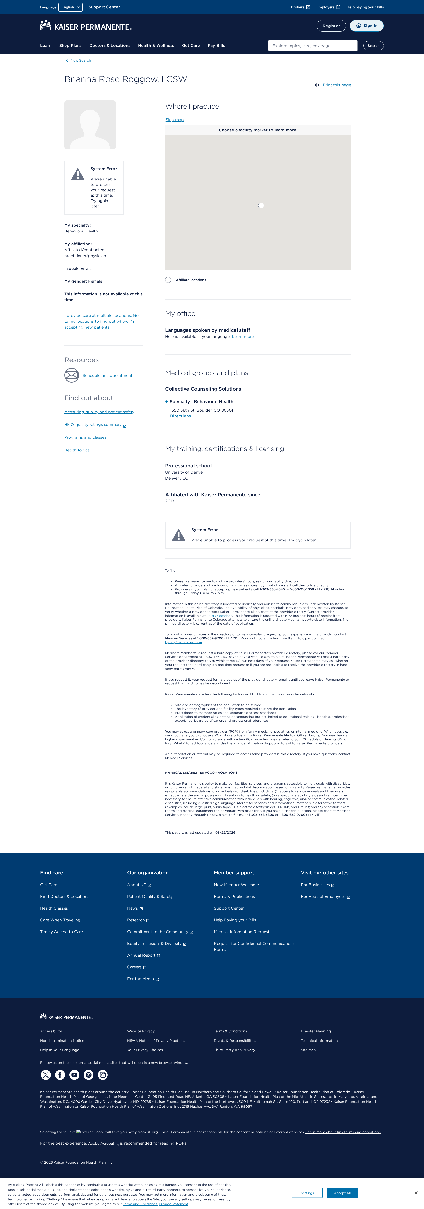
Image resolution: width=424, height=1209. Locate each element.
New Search (81, 60)
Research (136, 920)
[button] (261, 205)
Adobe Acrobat (101, 1143)
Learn (46, 45)
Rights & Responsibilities (235, 1040)
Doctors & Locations (109, 45)
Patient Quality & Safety (150, 896)
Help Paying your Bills (235, 920)
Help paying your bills (365, 7)
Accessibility (51, 1031)
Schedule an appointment (107, 375)
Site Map (308, 1050)
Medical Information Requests (242, 931)
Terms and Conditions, (140, 1204)
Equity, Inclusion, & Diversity (154, 943)
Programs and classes (85, 437)
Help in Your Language (59, 1050)
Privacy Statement (173, 1204)
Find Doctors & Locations (64, 896)
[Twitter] (45, 1075)
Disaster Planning (316, 1031)
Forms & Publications (234, 896)
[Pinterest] (88, 1075)
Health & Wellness (156, 45)
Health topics (77, 450)
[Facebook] (59, 1075)
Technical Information (319, 1040)
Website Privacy (141, 1031)
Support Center (104, 7)
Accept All (342, 1193)
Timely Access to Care (61, 931)
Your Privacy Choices (145, 1050)
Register (331, 26)
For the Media (140, 979)
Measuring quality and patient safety (99, 412)
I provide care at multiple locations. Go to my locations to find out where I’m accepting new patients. (101, 321)
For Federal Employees (323, 896)
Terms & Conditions (230, 1031)
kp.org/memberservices (183, 642)
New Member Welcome (236, 884)
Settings (307, 1193)
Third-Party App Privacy (234, 1050)
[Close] (416, 1192)
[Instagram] (102, 1075)
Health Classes (54, 908)
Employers (325, 7)
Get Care (191, 45)
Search (374, 46)
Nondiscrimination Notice (62, 1040)
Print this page (337, 85)
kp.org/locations (219, 615)
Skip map (175, 119)
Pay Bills (216, 45)
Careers (134, 967)
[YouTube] (74, 1075)
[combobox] (313, 45)
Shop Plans (70, 45)
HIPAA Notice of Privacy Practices (156, 1040)
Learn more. (243, 336)
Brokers (297, 7)
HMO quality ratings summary (93, 424)
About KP (136, 884)
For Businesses (315, 884)
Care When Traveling (60, 920)
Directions (180, 416)
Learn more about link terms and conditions (343, 1132)
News (132, 908)
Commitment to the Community (157, 931)
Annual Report (141, 955)
